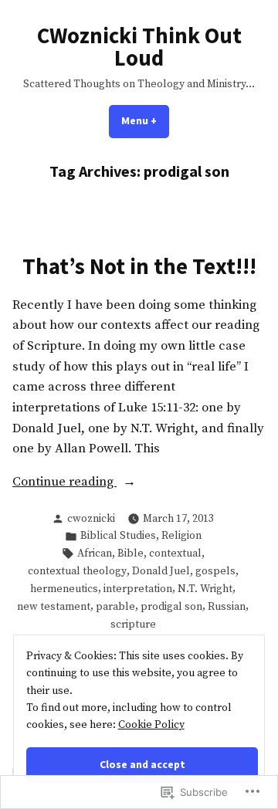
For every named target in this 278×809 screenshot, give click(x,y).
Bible (130, 553)
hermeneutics (64, 589)
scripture (133, 624)
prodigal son (171, 607)
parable (115, 607)
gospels (215, 571)
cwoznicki (91, 519)
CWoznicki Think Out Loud (139, 47)
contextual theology (77, 571)
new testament (53, 607)
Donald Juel (161, 571)
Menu (145, 120)
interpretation (137, 589)
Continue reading (64, 483)
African (94, 553)
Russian (227, 607)
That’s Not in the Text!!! (139, 266)
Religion (181, 536)
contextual (175, 553)
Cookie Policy (151, 725)
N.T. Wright (205, 589)
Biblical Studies (118, 536)
